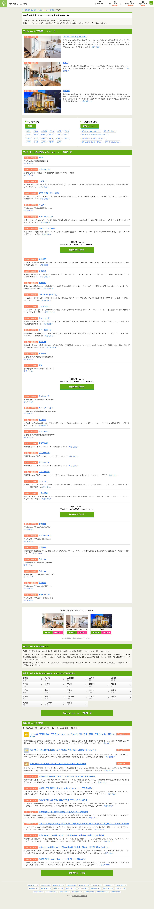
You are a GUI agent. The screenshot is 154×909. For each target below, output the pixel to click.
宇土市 (36, 138)
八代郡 (43, 142)
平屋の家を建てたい (110, 131)
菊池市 (66, 135)
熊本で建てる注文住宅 (18, 4)
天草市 (52, 131)
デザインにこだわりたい (112, 142)
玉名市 (67, 131)
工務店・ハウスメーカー (114, 4)
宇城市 (30, 126)
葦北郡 (36, 142)
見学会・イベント (130, 4)
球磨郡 (43, 135)
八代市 (36, 131)
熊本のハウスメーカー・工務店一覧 (77, 713)
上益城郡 (44, 131)
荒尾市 (51, 135)
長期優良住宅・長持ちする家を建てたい (94, 138)
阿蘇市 (58, 138)
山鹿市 (58, 135)
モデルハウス (143, 4)
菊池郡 (59, 131)
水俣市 (28, 142)
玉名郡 (28, 138)
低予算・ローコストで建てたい (91, 131)
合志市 (28, 135)
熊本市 (28, 131)
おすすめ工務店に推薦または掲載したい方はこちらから (77, 638)
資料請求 (48, 632)
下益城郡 (51, 142)
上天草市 (66, 138)
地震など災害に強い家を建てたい (92, 142)
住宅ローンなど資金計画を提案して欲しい (94, 135)
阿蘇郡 (43, 138)
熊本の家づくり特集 (77, 873)
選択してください (89, 126)
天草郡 (59, 142)
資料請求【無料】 (78, 250)
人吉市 (51, 138)
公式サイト (58, 632)
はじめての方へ (100, 4)
